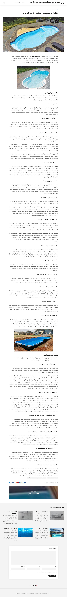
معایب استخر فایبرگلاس (32, 478)
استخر (56, 478)
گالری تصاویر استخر (16, 2)
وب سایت (23, 566)
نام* (55, 566)
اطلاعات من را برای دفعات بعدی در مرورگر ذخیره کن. (46, 572)
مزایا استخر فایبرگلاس (42, 478)
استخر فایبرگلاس (50, 478)
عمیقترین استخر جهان (10, 528)
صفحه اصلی (24, 2)
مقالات (52, 10)
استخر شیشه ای (43, 528)
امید (55, 10)
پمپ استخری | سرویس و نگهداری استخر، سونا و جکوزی (47, 2)
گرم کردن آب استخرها (42, 511)
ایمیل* (39, 566)
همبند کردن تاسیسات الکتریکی (11, 512)
